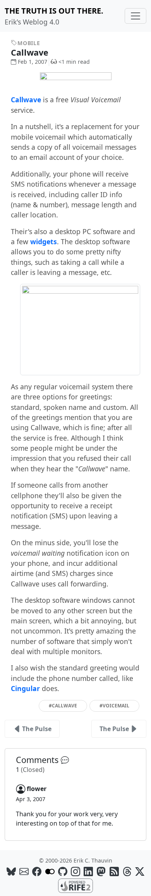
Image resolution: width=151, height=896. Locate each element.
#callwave (63, 705)
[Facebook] (36, 871)
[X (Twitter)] (139, 871)
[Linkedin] (88, 871)
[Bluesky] (11, 871)
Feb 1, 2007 (32, 61)
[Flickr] (50, 871)
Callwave (31, 52)
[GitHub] (62, 871)
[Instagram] (75, 871)
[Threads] (127, 871)
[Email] (24, 871)
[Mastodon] (101, 871)
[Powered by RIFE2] (75, 885)
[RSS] (114, 871)
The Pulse (36, 728)
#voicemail (114, 705)
